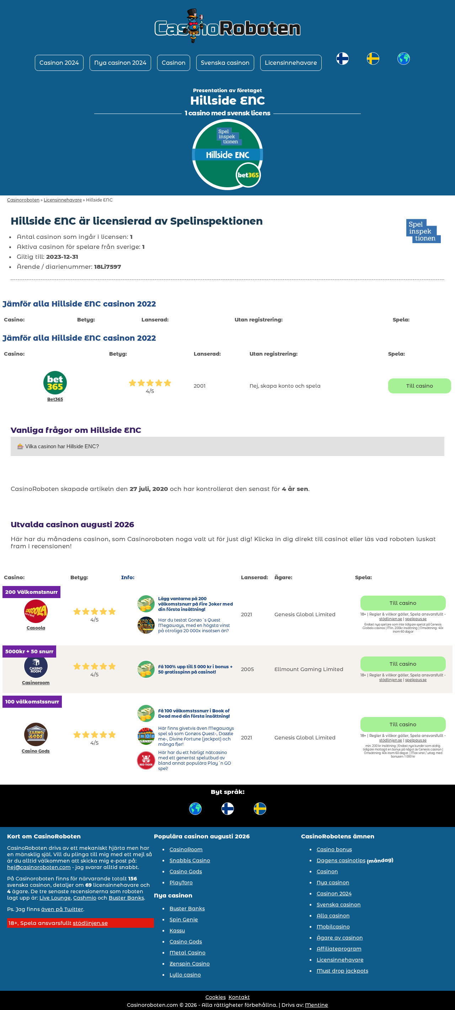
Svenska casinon (225, 62)
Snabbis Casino (190, 860)
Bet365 (55, 399)
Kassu (177, 930)
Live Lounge (55, 898)
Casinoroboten (23, 200)
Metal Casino (187, 952)
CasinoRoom (186, 849)
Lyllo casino (185, 975)
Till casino (419, 386)
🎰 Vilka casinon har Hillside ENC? (58, 446)
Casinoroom (36, 682)
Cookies (215, 997)
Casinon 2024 (59, 62)
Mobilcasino (333, 926)
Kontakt (239, 997)
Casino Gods (36, 751)
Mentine (316, 1005)
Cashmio (84, 898)
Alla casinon (333, 915)
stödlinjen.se (390, 619)
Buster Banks (126, 898)
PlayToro (181, 882)
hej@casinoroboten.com (39, 867)
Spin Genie (184, 919)
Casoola (36, 627)
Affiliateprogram (339, 949)
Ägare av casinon (340, 938)
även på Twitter (62, 909)
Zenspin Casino (190, 964)
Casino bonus (334, 849)
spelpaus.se (416, 619)
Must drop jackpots (342, 971)
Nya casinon (333, 882)
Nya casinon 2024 (120, 62)
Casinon (174, 62)
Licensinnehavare (291, 62)
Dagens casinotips (341, 860)
